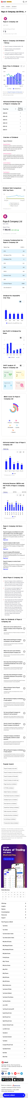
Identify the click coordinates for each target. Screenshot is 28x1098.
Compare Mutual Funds (8, 1044)
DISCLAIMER (16, 1089)
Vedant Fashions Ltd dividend (10, 791)
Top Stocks (5, 925)
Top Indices (5, 929)
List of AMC (5, 1005)
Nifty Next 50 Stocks (7, 941)
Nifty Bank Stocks (6, 953)
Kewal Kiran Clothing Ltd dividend (11, 807)
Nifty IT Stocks (6, 961)
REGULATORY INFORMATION (7, 1091)
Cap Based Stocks (7, 1048)
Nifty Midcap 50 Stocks (7, 945)
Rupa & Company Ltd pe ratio (10, 768)
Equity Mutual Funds (7, 1013)
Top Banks (5, 1040)
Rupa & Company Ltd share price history (13, 772)
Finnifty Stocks (6, 957)
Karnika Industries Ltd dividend (11, 815)
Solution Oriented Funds (8, 1025)
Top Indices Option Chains (8, 937)
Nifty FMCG (5, 969)
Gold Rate (5, 1052)
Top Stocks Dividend (7, 993)
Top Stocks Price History (8, 997)
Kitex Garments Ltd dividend (10, 803)
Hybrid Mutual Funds (7, 1021)
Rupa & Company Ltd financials (11, 776)
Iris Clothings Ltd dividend (9, 819)
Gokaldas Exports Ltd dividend (10, 799)
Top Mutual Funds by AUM (8, 1009)
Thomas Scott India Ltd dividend (11, 823)
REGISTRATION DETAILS (6, 1089)
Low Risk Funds (6, 1028)
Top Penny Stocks (6, 1001)
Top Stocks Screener (7, 1036)
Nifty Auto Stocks (6, 965)
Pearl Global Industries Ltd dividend (11, 795)
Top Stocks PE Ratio (7, 989)
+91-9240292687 (5, 1068)
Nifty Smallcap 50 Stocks (8, 949)
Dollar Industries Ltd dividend (10, 811)
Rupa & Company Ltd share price (15, 92)
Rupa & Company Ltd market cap (11, 780)
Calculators (5, 1032)
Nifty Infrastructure (7, 985)
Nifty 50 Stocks (6, 977)
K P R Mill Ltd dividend (9, 788)
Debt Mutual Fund (6, 1017)
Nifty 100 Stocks (6, 981)
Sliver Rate (5, 1056)
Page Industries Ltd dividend (10, 784)
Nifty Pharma (5, 973)
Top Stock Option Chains (8, 933)
